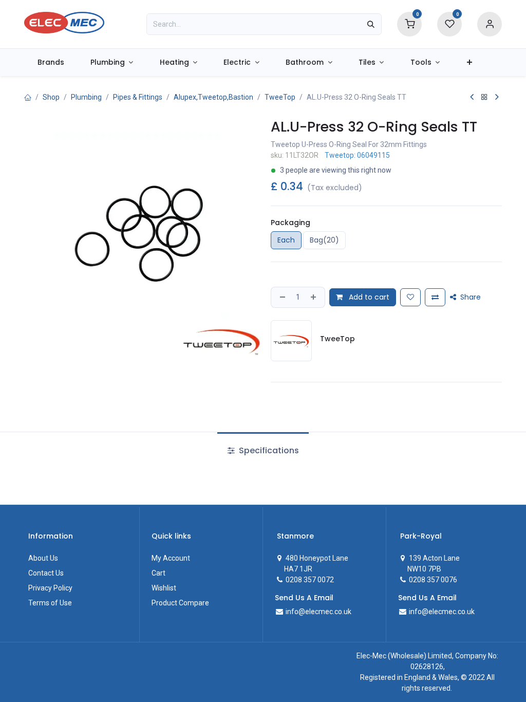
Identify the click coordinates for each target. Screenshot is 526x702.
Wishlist (164, 588)
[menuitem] (50, 62)
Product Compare (180, 603)
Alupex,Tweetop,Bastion (213, 97)
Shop (51, 97)
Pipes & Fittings (137, 97)
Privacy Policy (50, 588)
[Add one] (314, 297)
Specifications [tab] (268, 450)
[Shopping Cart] (409, 24)
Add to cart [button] (368, 297)
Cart (158, 573)
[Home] (27, 97)
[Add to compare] (435, 297)
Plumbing (86, 97)
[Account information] (489, 24)
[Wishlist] (449, 24)
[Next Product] (497, 97)
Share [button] (469, 297)
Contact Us (46, 573)
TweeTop (280, 97)
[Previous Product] (472, 97)
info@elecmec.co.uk (317, 611)
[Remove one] (281, 297)
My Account (171, 558)
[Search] (371, 24)
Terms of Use (50, 603)
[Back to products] (484, 97)
